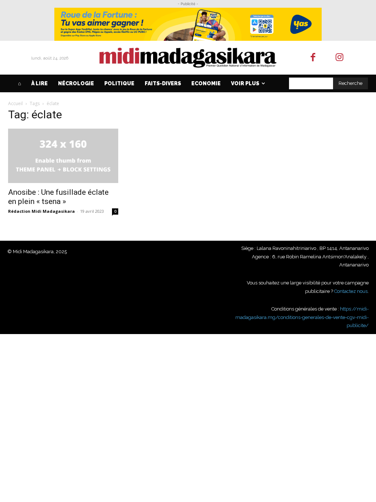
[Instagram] (339, 57)
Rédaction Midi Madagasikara (41, 211)
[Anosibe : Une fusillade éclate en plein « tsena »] (63, 156)
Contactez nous (351, 291)
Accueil (15, 103)
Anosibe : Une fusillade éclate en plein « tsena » (58, 197)
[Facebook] (313, 57)
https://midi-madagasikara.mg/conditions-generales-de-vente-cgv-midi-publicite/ (302, 317)
